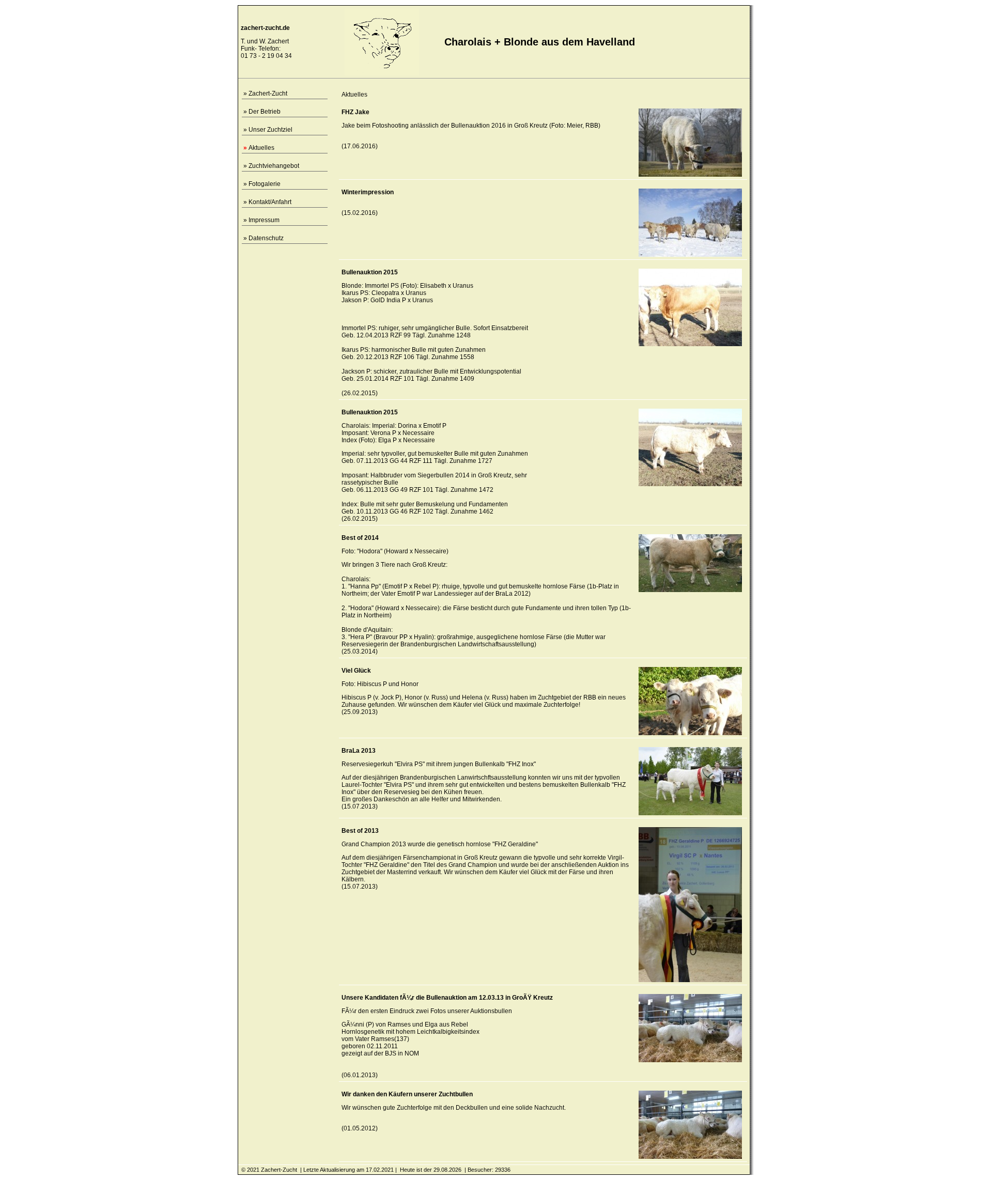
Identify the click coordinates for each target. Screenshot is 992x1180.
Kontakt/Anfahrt (270, 202)
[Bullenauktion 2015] (690, 344)
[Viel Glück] (690, 733)
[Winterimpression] (690, 254)
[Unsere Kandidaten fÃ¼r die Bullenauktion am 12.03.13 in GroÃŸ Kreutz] (690, 1060)
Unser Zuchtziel (270, 129)
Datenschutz (266, 238)
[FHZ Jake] (690, 174)
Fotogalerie (265, 184)
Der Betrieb (265, 111)
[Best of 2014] (690, 590)
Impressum (264, 220)
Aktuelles (261, 147)
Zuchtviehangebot (274, 165)
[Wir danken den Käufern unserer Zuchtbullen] (690, 1156)
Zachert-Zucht (268, 93)
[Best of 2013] (690, 980)
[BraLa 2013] (690, 813)
